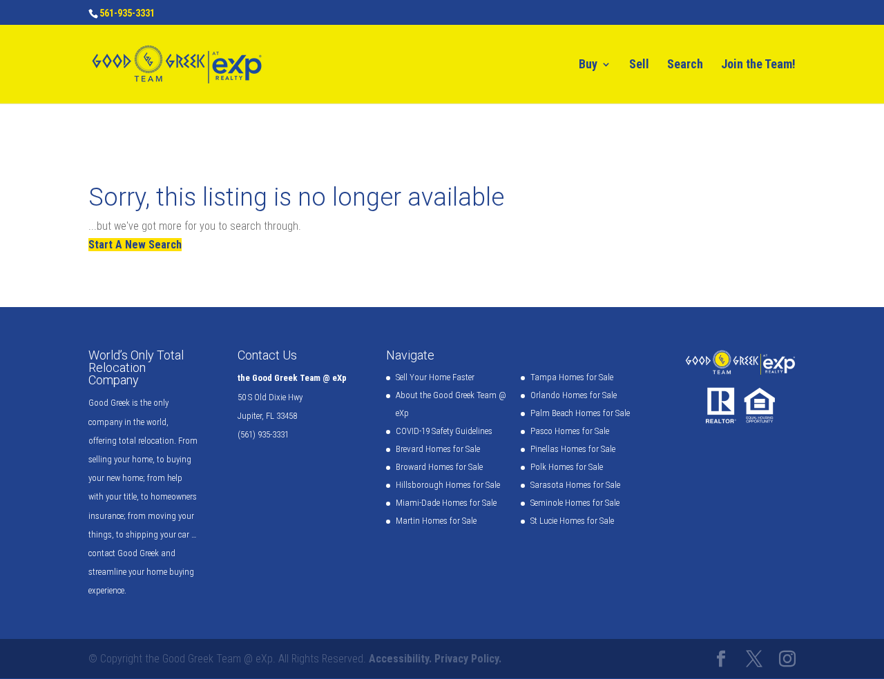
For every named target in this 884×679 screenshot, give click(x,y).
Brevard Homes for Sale (438, 449)
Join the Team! (758, 65)
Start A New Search (135, 244)
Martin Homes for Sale (436, 520)
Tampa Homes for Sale (571, 377)
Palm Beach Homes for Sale (580, 413)
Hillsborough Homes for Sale (448, 485)
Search (685, 65)
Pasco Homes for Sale (569, 431)
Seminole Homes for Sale (574, 503)
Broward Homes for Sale (439, 467)
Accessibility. (400, 658)
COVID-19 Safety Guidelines (444, 431)
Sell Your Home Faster (435, 377)
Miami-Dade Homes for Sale (446, 503)
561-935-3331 (127, 13)
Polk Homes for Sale (566, 467)
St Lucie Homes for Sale (572, 520)
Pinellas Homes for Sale (572, 449)
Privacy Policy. (467, 658)
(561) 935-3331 (263, 434)
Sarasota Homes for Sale (575, 485)
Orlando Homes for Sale (573, 395)
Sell (639, 65)
